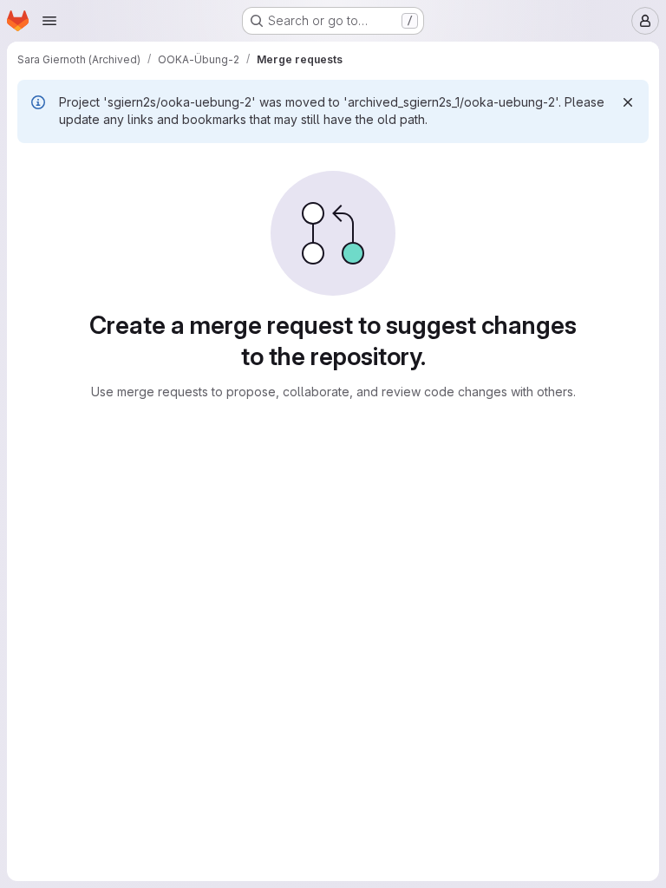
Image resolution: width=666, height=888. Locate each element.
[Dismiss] (627, 102)
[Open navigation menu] (49, 21)
